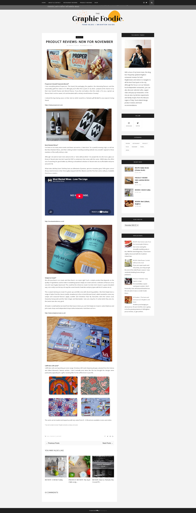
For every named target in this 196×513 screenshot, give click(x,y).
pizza (127, 146)
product (79, 37)
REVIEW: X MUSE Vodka (54, 480)
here (93, 308)
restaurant (136, 143)
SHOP (96, 2)
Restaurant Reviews (70, 2)
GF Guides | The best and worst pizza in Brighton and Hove (141, 299)
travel (142, 146)
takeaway (134, 146)
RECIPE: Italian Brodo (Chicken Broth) (142, 169)
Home (44, 2)
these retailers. (53, 173)
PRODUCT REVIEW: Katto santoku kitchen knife (142, 180)
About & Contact (54, 2)
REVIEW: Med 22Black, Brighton (142, 203)
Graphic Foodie (73, 45)
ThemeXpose (103, 510)
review (59, 436)
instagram (129, 126)
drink (127, 150)
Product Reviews (86, 2)
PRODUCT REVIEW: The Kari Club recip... (79, 481)
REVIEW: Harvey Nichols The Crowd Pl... (103, 481)
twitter (138, 126)
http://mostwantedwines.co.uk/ (54, 221)
